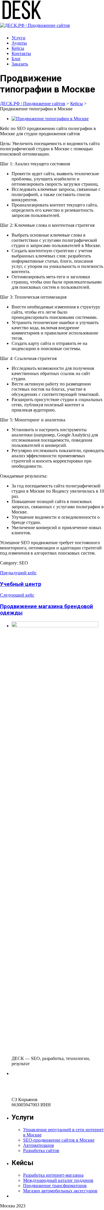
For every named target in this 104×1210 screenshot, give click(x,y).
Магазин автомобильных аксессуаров (60, 1190)
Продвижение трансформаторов (55, 1185)
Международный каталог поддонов (58, 1180)
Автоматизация (38, 1145)
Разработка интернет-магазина (53, 1175)
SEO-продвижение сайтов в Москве (58, 1140)
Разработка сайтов (41, 1150)
